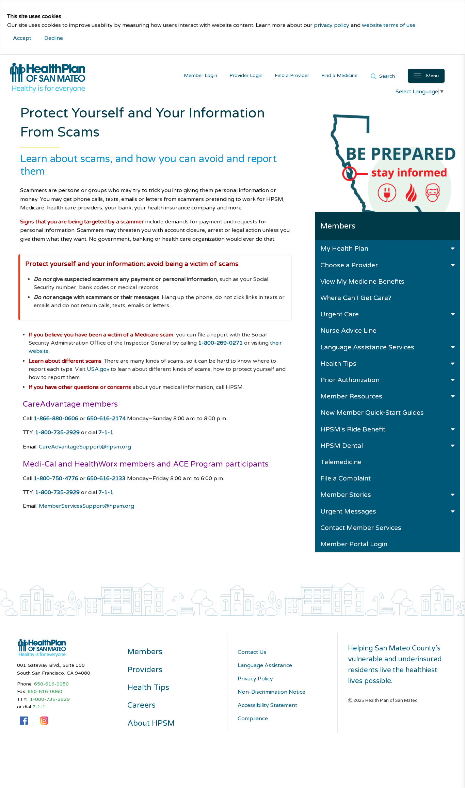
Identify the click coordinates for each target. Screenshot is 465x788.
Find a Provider (292, 75)
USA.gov (98, 369)
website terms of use (388, 25)
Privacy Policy (255, 678)
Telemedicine (341, 462)
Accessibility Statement (267, 705)
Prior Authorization (350, 380)
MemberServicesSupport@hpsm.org (86, 506)
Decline (53, 38)
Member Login (200, 75)
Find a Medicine (339, 75)
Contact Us (252, 652)
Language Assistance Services (367, 347)
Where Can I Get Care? (355, 298)
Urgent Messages (348, 511)
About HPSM (151, 723)
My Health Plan (344, 248)
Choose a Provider (349, 265)
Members (144, 652)
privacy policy (331, 25)
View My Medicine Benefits (362, 281)
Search (386, 76)
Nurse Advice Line (348, 330)
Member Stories (345, 495)
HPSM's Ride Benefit (352, 429)
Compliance (253, 718)
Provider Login (245, 75)
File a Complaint (345, 478)
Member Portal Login (353, 544)
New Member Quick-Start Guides (372, 412)
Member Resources (351, 396)
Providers (144, 670)
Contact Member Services (360, 528)
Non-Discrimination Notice (271, 692)
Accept (22, 38)
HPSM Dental (341, 446)
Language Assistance (265, 665)
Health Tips (338, 363)
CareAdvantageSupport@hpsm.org (85, 446)
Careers (141, 705)
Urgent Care (339, 314)
